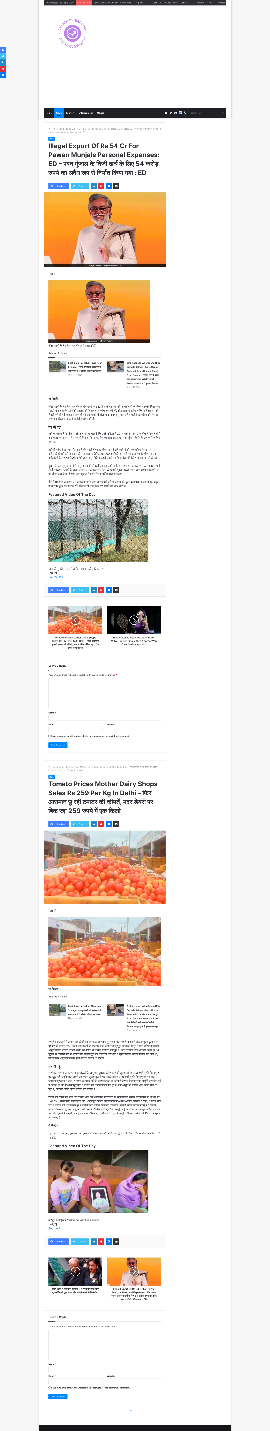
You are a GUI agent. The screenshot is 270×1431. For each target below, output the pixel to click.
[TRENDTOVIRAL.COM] (72, 33)
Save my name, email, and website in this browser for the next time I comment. (90, 736)
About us (156, 2)
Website (111, 724)
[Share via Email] (116, 186)
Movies (100, 113)
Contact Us (186, 2)
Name (52, 712)
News (59, 113)
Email (52, 724)
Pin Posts (199, 2)
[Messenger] (109, 186)
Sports (69, 113)
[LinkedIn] (94, 186)
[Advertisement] (135, 85)
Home (210, 2)
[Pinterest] (101, 186)
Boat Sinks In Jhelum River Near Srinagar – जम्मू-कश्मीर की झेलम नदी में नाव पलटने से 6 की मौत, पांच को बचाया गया (85, 367)
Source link (55, 577)
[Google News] (180, 113)
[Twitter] (3, 56)
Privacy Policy (171, 2)
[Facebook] (3, 50)
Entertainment (86, 113)
